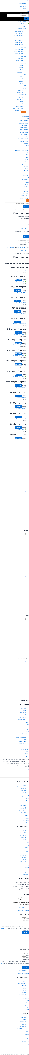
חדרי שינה (23, 63)
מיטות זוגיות (20, 67)
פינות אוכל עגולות (19, 53)
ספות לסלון (23, 56)
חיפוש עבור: (26, 203)
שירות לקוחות (20, 99)
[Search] (26, 18)
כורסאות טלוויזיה (19, 76)
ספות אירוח (20, 58)
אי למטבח (20, 55)
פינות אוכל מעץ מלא (18, 49)
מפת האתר (23, 745)
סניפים (21, 101)
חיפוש (25, 206)
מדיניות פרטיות (22, 743)
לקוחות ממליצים (19, 110)
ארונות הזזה (20, 90)
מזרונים (24, 830)
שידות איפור (20, 72)
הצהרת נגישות (19, 106)
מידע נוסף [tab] (23, 228)
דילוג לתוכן (26, 1)
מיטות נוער (20, 87)
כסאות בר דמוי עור (18, 46)
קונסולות (21, 81)
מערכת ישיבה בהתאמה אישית (16, 62)
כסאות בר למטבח (19, 31)
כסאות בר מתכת (19, 44)
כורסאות (21, 78)
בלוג (25, 714)
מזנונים (21, 80)
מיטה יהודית (23, 832)
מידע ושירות (23, 96)
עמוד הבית (26, 210)
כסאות (24, 26)
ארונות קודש (20, 92)
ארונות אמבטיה (22, 94)
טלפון (27, 920)
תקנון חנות (20, 105)
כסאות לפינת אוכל (21, 28)
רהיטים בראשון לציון (21, 719)
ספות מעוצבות (19, 60)
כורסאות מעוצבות (22, 863)
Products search (24, 13)
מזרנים (21, 69)
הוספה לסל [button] (18, 279)
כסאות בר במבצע (19, 33)
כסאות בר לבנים (19, 40)
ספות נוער (23, 85)
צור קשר (21, 103)
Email (27, 923)
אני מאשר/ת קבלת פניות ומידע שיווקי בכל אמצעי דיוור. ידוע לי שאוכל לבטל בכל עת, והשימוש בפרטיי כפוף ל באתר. (15, 928)
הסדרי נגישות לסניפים (18, 108)
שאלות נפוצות (23, 717)
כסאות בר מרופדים (18, 35)
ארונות (24, 88)
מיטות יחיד (23, 837)
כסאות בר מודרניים (18, 37)
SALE (23, 112)
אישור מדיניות (26, 925)
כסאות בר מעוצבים (18, 39)
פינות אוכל (23, 47)
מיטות (21, 65)
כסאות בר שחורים (19, 42)
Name (27, 918)
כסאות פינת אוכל (22, 983)
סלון (25, 74)
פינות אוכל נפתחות (18, 51)
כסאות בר (23, 30)
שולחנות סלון (20, 83)
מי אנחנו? (21, 97)
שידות (21, 71)
